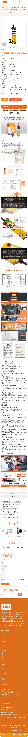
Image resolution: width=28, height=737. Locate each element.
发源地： (3, 69)
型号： (3, 58)
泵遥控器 (16, 512)
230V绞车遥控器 (6, 512)
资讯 (3, 669)
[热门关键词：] (20, 594)
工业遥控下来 (16, 504)
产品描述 (6, 106)
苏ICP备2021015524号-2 (14, 730)
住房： (3, 85)
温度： (3, 83)
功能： (3, 71)
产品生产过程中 (6, 547)
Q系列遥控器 (5, 685)
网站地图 (14, 728)
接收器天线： (5, 79)
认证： (3, 66)
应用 (3, 646)
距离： (3, 87)
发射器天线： (5, 77)
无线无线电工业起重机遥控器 (10, 517)
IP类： (3, 81)
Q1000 (19, 536)
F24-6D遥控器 (6, 504)
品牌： (3, 62)
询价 (5, 99)
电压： (3, 89)
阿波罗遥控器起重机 (7, 507)
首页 (3, 637)
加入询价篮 (17, 99)
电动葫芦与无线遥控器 (8, 514)
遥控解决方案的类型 (20, 547)
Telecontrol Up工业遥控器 (9, 509)
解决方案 (4, 650)
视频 (3, 664)
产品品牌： (4, 60)
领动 (11, 728)
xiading (4, 659)
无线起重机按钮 (6, 501)
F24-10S (9, 536)
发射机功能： (5, 75)
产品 (3, 641)
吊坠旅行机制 (17, 501)
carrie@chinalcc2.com (10, 715)
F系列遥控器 (5, 689)
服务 (3, 655)
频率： (3, 73)
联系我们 (4, 673)
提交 (5, 584)
